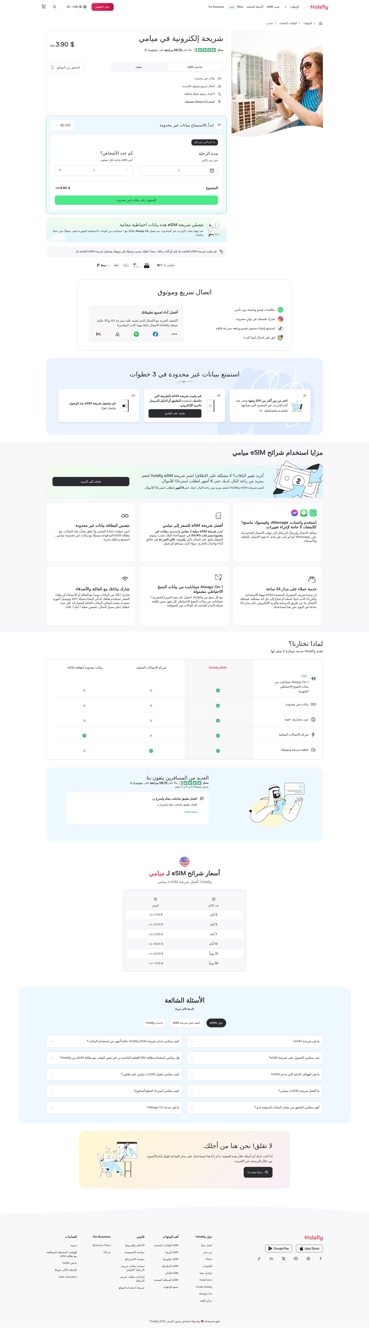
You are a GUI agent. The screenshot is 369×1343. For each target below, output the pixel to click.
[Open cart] (43, 7)
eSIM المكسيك (170, 1266)
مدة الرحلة (208, 154)
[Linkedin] (271, 1258)
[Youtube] (296, 1258)
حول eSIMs (216, 1023)
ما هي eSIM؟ (69, 1263)
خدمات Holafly (154, 1023)
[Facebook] (320, 1258)
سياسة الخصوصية (135, 1252)
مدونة (73, 1245)
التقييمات (207, 1266)
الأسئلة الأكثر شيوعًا (66, 1270)
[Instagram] (308, 1258)
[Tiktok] (259, 1258)
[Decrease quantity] (127, 170)
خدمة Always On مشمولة (200, 101)
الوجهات (294, 7)
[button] (54, 7)
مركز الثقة (206, 1301)
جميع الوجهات (170, 1287)
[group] (254, 1041)
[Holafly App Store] (309, 1248)
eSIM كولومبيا (170, 1259)
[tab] (195, 67)
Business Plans (102, 1245)
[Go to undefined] (320, 23)
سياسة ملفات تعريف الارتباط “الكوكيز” (133, 1268)
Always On (205, 1294)
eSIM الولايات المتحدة (166, 1245)
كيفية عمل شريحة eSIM (186, 1023)
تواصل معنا (206, 1273)
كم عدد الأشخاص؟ (116, 153)
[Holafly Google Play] (278, 1248)
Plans (209, 1259)
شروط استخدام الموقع (132, 1287)
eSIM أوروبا (171, 1252)
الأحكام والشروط (135, 1245)
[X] (283, 1258)
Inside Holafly (204, 1287)
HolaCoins (206, 1280)
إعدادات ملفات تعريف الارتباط (132, 1279)
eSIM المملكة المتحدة (166, 1280)
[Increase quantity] (60, 170)
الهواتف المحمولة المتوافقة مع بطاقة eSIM (62, 1254)
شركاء (107, 1252)
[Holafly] (290, 1238)
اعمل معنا (206, 1245)
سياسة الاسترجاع (135, 1259)
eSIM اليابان (171, 1273)
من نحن (207, 1252)
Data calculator (68, 1277)
